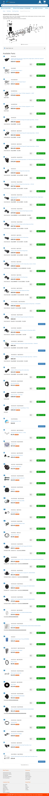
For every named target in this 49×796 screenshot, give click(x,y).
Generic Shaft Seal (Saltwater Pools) (18, 523)
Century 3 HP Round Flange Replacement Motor (20, 290)
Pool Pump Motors (6, 777)
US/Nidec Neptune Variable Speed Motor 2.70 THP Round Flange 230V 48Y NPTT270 (27, 159)
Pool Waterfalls (5, 775)
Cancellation (5, 787)
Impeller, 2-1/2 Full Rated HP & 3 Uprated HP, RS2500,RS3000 (23, 599)
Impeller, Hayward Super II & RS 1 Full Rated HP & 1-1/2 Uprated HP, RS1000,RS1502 (27, 559)
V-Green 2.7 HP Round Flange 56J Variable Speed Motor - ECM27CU (24, 356)
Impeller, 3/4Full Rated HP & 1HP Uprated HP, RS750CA (21, 546)
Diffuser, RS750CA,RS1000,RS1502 (17, 695)
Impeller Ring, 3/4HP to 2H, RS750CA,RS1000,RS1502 (21, 612)
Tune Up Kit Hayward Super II (16, 70)
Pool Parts (9, 11)
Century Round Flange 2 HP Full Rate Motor (19, 277)
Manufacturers (27, 775)
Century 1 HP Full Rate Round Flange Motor (19, 250)
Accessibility (27, 779)
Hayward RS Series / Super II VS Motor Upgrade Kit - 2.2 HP (22, 106)
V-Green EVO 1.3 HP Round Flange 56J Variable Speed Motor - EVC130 (24, 119)
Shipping (4, 785)
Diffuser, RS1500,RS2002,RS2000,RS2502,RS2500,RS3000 (22, 709)
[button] (47, 794)
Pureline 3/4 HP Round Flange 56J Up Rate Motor (20, 170)
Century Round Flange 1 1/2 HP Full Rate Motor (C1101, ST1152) (23, 263)
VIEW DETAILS (42, 324)
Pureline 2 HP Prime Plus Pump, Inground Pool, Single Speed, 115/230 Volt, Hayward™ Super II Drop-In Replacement (27, 59)
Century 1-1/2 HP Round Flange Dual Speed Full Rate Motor (22, 316)
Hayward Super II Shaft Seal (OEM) (17, 500)
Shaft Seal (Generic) (15, 512)
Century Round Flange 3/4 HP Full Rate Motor (19, 237)
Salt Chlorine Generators (7, 776)
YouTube (26, 789)
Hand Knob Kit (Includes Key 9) (17, 455)
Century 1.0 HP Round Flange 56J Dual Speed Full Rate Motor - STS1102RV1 (25, 303)
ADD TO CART (42, 64)
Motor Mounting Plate (15, 383)
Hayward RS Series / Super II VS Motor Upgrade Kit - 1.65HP (22, 93)
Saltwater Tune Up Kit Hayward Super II (18, 81)
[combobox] (24, 5)
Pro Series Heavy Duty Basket (16, 650)
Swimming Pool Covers (7, 772)
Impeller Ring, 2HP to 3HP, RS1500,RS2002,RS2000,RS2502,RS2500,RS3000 (26, 625)
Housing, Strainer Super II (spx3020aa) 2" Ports (20, 407)
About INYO (5, 784)
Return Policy (5, 788)
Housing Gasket (14, 722)
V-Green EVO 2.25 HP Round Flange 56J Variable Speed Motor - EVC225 (25, 146)
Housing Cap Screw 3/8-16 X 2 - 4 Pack (18, 432)
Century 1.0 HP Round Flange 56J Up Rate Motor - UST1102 (22, 184)
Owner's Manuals (28, 776)
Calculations (27, 772)
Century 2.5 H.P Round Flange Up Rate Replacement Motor (22, 224)
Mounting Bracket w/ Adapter (16, 733)
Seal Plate (13, 489)
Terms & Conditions (6, 792)
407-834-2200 (28, 8)
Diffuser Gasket (14, 661)
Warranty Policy (5, 789)
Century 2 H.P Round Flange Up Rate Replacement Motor (22, 210)
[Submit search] (2, 5)
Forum (26, 785)
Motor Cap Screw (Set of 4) (16, 673)
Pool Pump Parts (15, 11)
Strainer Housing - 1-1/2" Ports (16, 394)
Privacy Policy (27, 777)
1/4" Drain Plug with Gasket (16, 466)
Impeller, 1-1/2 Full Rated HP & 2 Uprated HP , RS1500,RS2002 (23, 572)
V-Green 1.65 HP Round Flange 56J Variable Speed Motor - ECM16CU (24, 343)
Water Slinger (13, 684)
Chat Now (21, 8)
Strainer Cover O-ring (15, 534)
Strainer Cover (13, 443)
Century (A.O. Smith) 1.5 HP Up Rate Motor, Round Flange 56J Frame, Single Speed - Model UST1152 (27, 197)
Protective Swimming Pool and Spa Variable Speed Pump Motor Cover (24, 756)
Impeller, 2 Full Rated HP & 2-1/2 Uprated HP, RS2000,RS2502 (23, 585)
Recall (4, 791)
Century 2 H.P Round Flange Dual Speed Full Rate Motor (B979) (23, 330)
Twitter (26, 788)
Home (4, 11)
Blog (26, 784)
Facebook (27, 787)
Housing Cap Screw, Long (16, 421)
